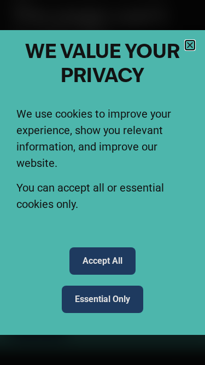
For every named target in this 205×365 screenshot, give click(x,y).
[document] (102, 182)
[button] (190, 45)
